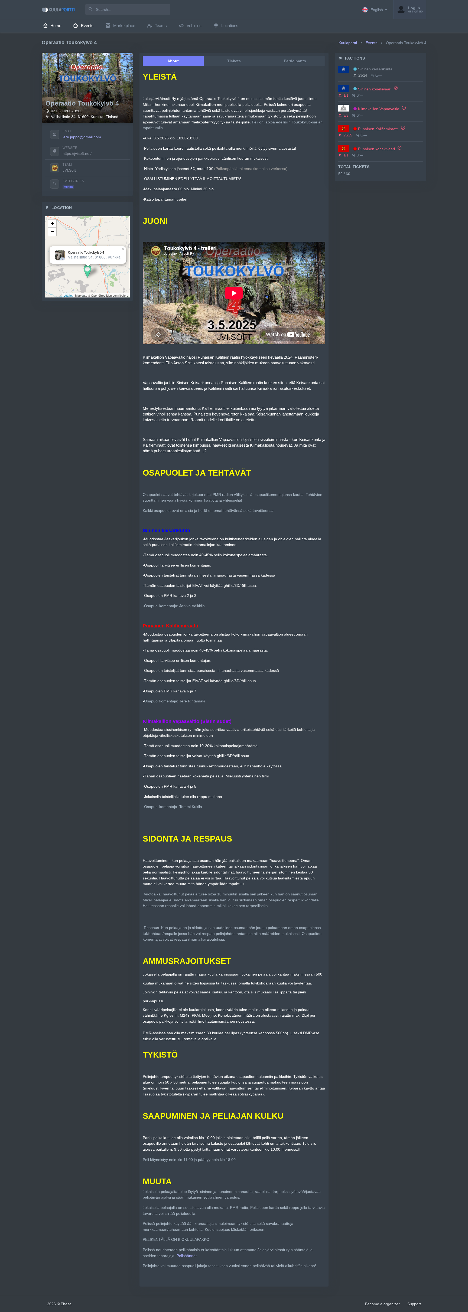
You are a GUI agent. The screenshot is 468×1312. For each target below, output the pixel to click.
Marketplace (124, 25)
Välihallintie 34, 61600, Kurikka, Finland (84, 117)
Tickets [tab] (234, 61)
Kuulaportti (348, 43)
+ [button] (52, 223)
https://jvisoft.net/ (77, 153)
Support (414, 1304)
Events (87, 25)
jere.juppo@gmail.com (82, 137)
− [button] (52, 231)
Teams (161, 25)
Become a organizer (382, 1304)
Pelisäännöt (187, 1256)
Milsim (68, 186)
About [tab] (173, 61)
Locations (229, 25)
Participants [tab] (295, 61)
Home (55, 25)
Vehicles (194, 25)
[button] (375, 9)
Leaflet (68, 295)
